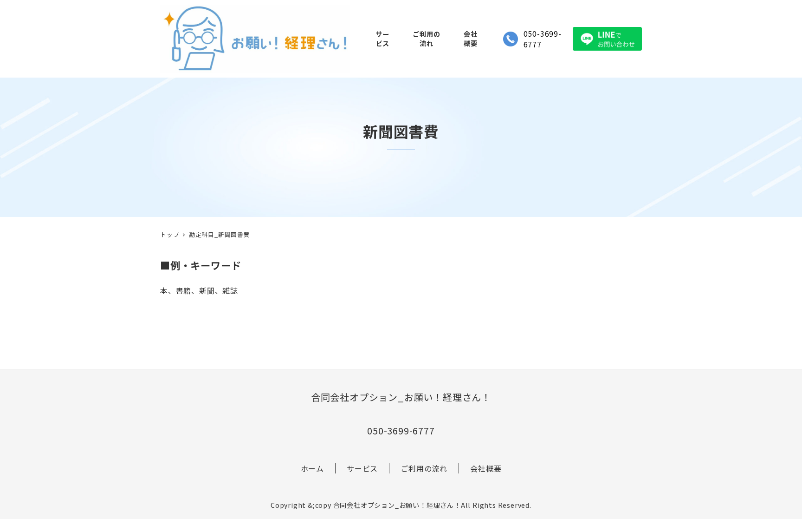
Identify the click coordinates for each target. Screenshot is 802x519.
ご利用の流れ (424, 468)
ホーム (312, 468)
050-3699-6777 (543, 38)
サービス (362, 468)
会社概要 (485, 468)
